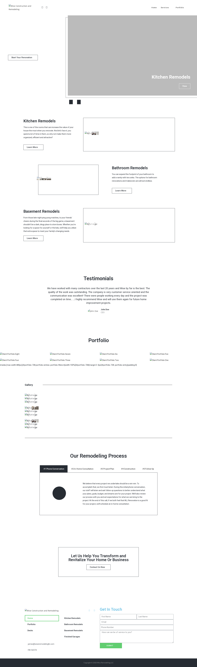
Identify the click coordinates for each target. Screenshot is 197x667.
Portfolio (31, 624)
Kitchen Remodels (72, 618)
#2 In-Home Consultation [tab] (82, 469)
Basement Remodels (73, 630)
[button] (23, 57)
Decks (30, 630)
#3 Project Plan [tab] (107, 469)
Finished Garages (72, 637)
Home (30, 618)
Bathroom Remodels (73, 624)
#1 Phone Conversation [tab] (54, 469)
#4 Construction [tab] (128, 469)
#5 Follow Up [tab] (148, 469)
